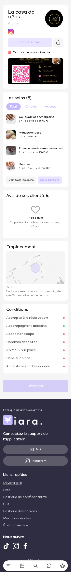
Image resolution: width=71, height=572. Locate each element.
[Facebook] (25, 546)
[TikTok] (6, 546)
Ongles (31, 106)
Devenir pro (12, 483)
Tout (13, 106)
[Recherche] (35, 566)
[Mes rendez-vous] (22, 566)
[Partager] (58, 63)
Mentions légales (17, 518)
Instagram (39, 461)
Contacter (30, 42)
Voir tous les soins (21, 180)
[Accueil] (8, 566)
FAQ (6, 490)
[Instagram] (16, 546)
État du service (15, 525)
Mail (38, 449)
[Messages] (49, 566)
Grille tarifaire (50, 180)
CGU (6, 504)
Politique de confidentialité (25, 497)
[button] (62, 566)
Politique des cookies (20, 511)
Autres (50, 106)
